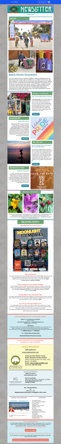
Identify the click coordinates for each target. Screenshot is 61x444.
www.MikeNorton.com (30, 375)
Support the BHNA (30, 430)
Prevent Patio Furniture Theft (32, 333)
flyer (44, 308)
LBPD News (37, 330)
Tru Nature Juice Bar (36, 99)
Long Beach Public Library (20, 127)
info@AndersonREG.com (39, 363)
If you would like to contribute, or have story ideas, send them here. (30, 440)
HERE (47, 278)
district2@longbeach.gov (38, 321)
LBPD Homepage (27, 330)
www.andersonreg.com (30, 352)
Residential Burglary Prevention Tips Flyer (30, 335)
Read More (36, 114)
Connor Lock (27, 323)
